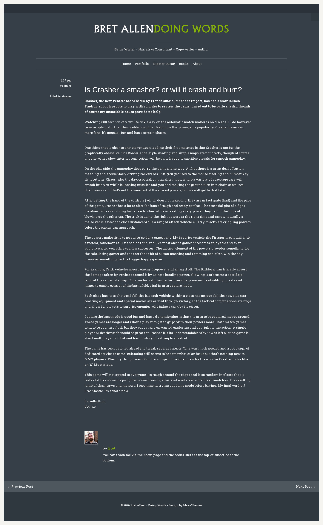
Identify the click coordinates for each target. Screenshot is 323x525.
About (197, 63)
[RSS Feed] (182, 9)
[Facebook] (147, 9)
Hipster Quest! (164, 63)
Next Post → (306, 486)
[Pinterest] (159, 9)
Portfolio (142, 63)
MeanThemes (192, 505)
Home (126, 63)
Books (184, 63)
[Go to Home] (161, 34)
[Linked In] (153, 9)
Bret (67, 86)
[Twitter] (141, 9)
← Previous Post (20, 486)
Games (66, 96)
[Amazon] (176, 9)
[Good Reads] (170, 9)
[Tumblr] (164, 9)
